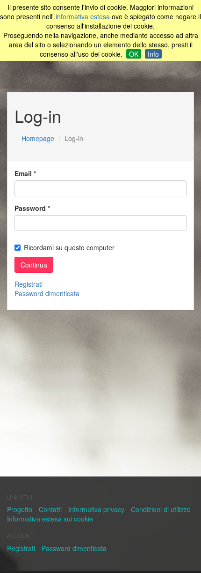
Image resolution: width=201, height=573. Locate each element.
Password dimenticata (46, 293)
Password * (32, 208)
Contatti (50, 509)
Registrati (28, 284)
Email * (25, 173)
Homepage (38, 138)
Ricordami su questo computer (69, 247)
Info (153, 54)
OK (133, 54)
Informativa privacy (96, 509)
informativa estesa (83, 16)
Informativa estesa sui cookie (50, 518)
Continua (34, 264)
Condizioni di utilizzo (161, 509)
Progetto (19, 509)
